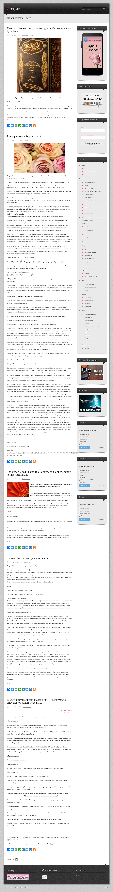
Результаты (102, 447)
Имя (82, 127)
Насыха (87, 335)
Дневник (87, 323)
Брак (86, 249)
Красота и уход (89, 300)
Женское (84, 294)
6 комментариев (28, 562)
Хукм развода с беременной (24, 136)
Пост (86, 234)
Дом (83, 280)
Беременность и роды (90, 252)
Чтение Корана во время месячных (28, 558)
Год (82, 475)
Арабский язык (88, 194)
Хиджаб (84, 270)
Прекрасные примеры (90, 338)
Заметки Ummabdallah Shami (92, 326)
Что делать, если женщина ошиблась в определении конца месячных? (39, 473)
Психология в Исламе (90, 314)
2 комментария (27, 140)
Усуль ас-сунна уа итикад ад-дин (93, 191)
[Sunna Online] (90, 412)
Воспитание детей (89, 258)
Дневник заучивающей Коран (95, 200)
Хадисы (87, 204)
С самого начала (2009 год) (88, 480)
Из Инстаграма (85, 508)
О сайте (84, 345)
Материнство (88, 255)
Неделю (83, 482)
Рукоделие (87, 290)
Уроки (86, 185)
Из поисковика (85, 511)
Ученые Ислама (89, 207)
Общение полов (89, 266)
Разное (83, 310)
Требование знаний (90, 182)
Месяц (83, 477)
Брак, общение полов (87, 246)
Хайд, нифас (88, 297)
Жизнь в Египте (89, 317)
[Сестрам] (18, 879)
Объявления (88, 341)
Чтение (86, 210)
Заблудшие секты (89, 174)
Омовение (90, 230)
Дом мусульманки (89, 284)
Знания (84, 179)
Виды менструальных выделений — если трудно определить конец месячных (37, 701)
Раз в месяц (84, 439)
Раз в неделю (84, 444)
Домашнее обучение (92, 262)
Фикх (83, 223)
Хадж (86, 242)
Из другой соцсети (86, 513)
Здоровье (87, 303)
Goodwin (106, 887)
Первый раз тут (85, 434)
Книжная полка (89, 213)
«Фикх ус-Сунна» (66, 710)
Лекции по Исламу (89, 188)
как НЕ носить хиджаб (91, 276)
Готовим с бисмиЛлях (90, 287)
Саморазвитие (88, 306)
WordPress (27, 887)
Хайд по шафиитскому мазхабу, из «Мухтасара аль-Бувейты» (39, 29)
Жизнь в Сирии (89, 320)
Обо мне (87, 348)
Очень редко (84, 436)
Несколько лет (85, 472)
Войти (16, 887)
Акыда (83, 165)
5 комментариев (27, 707)
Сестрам (13, 9)
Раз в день (84, 441)
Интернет (87, 329)
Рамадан (89, 238)
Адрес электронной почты (88, 135)
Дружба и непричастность (92, 171)
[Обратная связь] (44, 878)
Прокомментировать (27, 35)
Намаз (86, 226)
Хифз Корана (88, 197)
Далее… (9, 120)
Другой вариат (85, 516)
